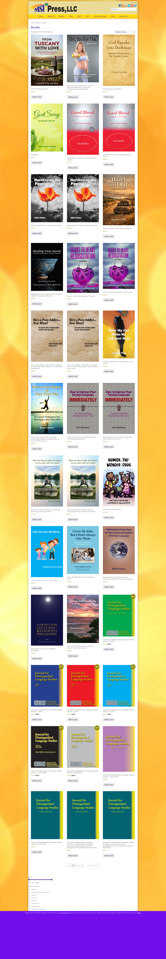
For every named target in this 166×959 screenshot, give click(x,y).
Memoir (34, 900)
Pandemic (35, 903)
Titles (71, 16)
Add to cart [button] (37, 97)
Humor (34, 898)
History (34, 895)
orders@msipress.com (65, 912)
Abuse (34, 889)
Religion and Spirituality (39, 909)
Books (38, 23)
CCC (87, 16)
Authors (61, 16)
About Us (51, 16)
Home (41, 16)
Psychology (36, 906)
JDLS (79, 16)
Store (113, 16)
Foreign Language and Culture (41, 892)
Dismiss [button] (139, 912)
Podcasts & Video (100, 16)
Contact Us (123, 16)
